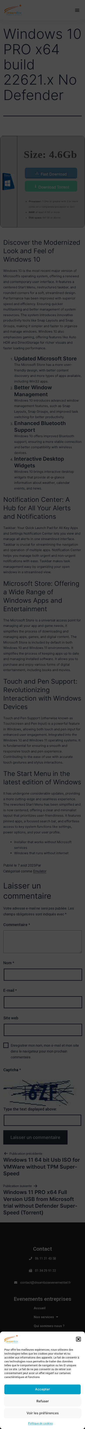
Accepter (42, 1389)
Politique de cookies (40, 1423)
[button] (78, 1339)
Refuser (42, 1401)
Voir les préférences (43, 1413)
